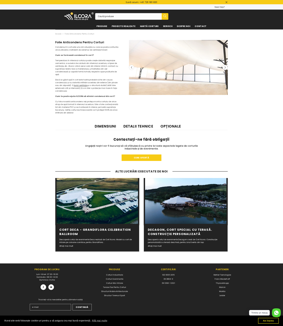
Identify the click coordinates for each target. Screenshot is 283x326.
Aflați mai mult (66, 246)
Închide (226, 2)
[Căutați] (131, 16)
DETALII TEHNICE (138, 126)
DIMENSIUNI (105, 126)
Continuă (82, 307)
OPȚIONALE (171, 126)
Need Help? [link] (220, 7)
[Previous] (131, 67)
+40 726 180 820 (148, 2)
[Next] (225, 67)
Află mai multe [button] (99, 320)
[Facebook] (43, 287)
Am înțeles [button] (268, 321)
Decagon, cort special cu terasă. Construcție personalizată (180, 232)
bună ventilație (81, 85)
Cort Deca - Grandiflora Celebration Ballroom (95, 232)
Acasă (58, 34)
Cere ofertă (141, 157)
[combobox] (128, 16)
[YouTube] (51, 287)
